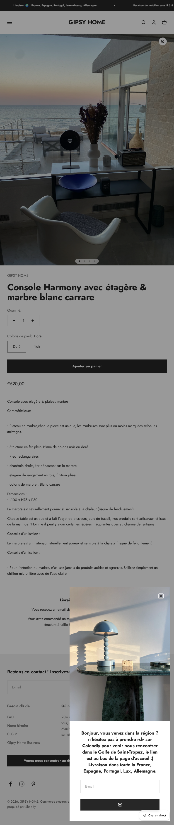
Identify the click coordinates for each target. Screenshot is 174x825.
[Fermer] (161, 596)
